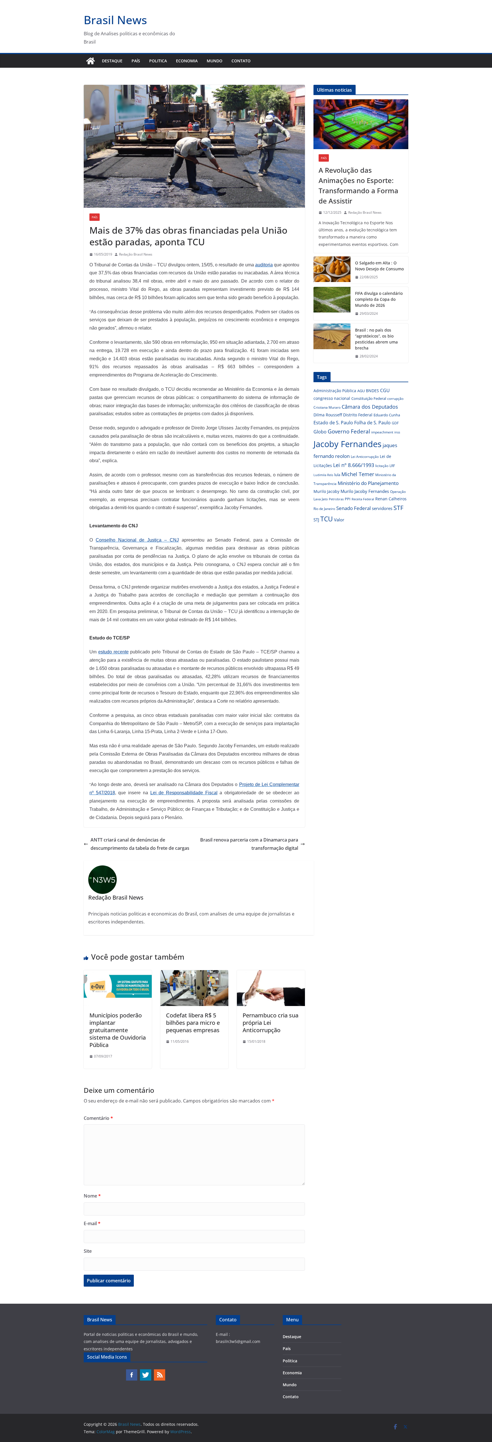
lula (337, 474)
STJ (316, 520)
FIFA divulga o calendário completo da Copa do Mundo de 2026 (379, 299)
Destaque (112, 60)
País (136, 60)
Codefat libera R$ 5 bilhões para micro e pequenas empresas (193, 1022)
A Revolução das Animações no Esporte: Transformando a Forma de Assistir (358, 185)
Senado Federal (353, 508)
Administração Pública (334, 390)
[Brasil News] (90, 61)
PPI (347, 498)
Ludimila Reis (323, 475)
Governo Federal (349, 431)
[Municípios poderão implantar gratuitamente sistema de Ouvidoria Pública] (118, 974)
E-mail (92, 1223)
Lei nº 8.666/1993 (353, 465)
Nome (92, 1196)
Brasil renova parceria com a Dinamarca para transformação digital (249, 844)
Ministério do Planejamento (368, 483)
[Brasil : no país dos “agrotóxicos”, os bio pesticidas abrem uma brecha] (331, 343)
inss (397, 432)
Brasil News (115, 20)
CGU (385, 390)
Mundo (214, 60)
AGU (361, 390)
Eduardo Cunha (387, 414)
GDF (395, 423)
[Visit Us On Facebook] (131, 1371)
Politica (158, 60)
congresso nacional (331, 398)
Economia (187, 60)
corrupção (395, 398)
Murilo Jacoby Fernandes (365, 491)
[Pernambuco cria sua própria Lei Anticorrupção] (271, 974)
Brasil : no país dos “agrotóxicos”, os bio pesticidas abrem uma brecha (376, 339)
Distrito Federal (357, 414)
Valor (339, 520)
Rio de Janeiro (324, 508)
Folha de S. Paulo (372, 422)
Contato (241, 60)
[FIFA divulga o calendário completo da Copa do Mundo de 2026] (331, 303)
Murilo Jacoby (326, 491)
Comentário (98, 1118)
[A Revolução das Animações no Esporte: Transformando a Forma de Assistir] (360, 124)
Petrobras (336, 499)
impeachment (382, 432)
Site (88, 1251)
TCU (326, 519)
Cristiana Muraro (327, 407)
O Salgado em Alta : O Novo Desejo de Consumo (379, 265)
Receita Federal (363, 499)
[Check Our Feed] (159, 1371)
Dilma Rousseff (327, 414)
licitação (381, 466)
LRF (392, 466)
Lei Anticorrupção (365, 456)
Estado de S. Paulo (333, 422)
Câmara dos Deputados (370, 406)
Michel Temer (357, 474)
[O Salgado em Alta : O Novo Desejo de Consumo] (331, 270)
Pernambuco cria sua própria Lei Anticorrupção (270, 1022)
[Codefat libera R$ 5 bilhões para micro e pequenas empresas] (194, 974)
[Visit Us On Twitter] (145, 1371)
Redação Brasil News (135, 254)
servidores (382, 508)
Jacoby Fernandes (347, 444)
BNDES (372, 390)
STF (398, 508)
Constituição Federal (368, 398)
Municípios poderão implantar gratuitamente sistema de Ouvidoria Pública (117, 1030)
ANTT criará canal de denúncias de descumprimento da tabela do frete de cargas (140, 844)
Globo (320, 432)
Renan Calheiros (391, 498)
